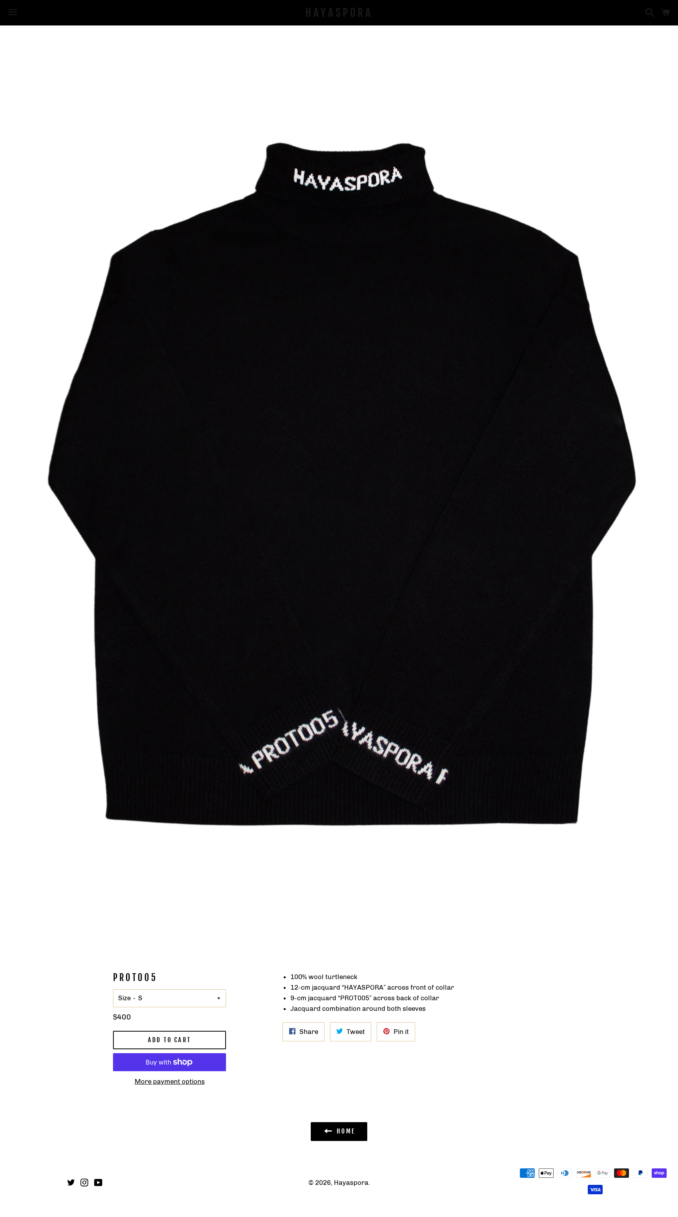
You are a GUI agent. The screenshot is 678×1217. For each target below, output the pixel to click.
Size (124, 998)
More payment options (170, 1081)
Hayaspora (338, 13)
